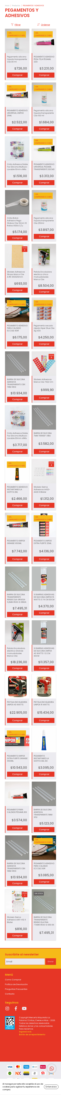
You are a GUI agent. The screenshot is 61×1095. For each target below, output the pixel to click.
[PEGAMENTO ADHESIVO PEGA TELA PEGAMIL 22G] (44, 41)
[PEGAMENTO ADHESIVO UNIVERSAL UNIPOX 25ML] (17, 94)
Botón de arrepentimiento (32, 1034)
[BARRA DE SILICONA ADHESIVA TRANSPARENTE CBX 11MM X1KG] (17, 847)
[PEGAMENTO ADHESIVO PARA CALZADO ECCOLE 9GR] (17, 310)
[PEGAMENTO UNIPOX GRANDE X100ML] (17, 525)
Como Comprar (13, 979)
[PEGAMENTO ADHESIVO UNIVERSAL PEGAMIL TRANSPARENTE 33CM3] (44, 148)
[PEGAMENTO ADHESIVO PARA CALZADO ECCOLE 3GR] (44, 847)
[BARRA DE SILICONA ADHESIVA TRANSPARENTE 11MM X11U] (44, 794)
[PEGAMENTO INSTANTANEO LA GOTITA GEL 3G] (44, 740)
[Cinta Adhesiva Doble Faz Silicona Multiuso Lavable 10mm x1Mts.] (17, 148)
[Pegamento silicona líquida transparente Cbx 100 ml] (44, 94)
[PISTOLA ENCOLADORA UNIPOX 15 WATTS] (44, 686)
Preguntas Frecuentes (16, 989)
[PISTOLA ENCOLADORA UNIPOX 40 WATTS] (17, 686)
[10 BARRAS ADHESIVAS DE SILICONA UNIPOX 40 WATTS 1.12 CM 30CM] (44, 632)
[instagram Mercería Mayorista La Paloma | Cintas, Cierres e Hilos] (7, 1008)
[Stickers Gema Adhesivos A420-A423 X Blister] (44, 471)
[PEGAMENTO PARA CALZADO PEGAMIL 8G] (17, 794)
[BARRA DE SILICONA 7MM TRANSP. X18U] (44, 417)
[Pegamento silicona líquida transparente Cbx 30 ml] (17, 41)
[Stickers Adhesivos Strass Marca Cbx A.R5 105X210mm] (17, 256)
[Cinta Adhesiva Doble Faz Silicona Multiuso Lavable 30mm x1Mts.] (17, 417)
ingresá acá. (25, 1031)
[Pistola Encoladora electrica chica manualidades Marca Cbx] (44, 256)
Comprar (17, 290)
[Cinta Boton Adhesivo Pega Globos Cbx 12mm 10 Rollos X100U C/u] (17, 202)
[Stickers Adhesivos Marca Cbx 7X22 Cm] (44, 363)
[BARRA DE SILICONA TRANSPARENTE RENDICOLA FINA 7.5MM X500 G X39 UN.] (44, 901)
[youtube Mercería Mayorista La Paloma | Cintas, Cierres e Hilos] (24, 1008)
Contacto (10, 993)
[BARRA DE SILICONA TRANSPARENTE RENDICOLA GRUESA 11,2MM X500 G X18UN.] (17, 579)
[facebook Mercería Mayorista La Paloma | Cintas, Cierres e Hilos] (15, 1008)
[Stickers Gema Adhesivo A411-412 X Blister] (17, 901)
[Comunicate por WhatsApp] (51, 1068)
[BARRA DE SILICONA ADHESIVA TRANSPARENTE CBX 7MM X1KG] (17, 363)
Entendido (51, 1086)
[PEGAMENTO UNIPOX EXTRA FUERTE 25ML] (44, 525)
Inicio (7, 5)
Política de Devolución (16, 984)
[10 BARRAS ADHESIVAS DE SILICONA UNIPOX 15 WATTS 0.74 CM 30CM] (44, 579)
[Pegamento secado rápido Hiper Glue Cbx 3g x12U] (44, 310)
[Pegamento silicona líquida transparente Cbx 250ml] (44, 202)
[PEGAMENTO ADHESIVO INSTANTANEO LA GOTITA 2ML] (17, 471)
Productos (16, 5)
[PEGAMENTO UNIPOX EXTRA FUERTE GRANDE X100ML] (17, 740)
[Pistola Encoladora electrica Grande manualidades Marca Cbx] (17, 632)
